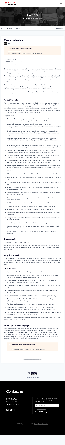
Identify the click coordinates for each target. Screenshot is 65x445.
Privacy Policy (38, 424)
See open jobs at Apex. (14, 51)
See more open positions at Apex (32, 359)
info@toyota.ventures (12, 405)
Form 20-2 (45, 424)
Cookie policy (36, 377)
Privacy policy (29, 377)
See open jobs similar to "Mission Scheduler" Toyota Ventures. (25, 53)
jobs (2, 28)
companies (10, 28)
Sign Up (41, 411)
